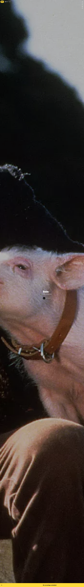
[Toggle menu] (82, 2)
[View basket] (82, 6)
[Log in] (82, 8)
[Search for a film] (82, 4)
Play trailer (48, 298)
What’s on (8, 1)
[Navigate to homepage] (2, 2)
